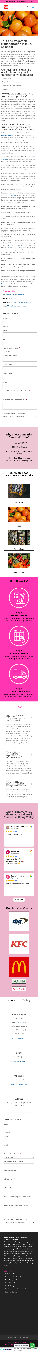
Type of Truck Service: (11, 348)
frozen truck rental (7, 135)
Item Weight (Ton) (10, 355)
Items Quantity (9, 364)
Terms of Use (23, 1337)
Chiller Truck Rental (11, 1274)
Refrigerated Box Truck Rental (14, 1277)
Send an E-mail (19, 1061)
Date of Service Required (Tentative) (16, 391)
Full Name (5, 326)
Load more (19, 899)
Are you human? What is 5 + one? (16, 1219)
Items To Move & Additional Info (15, 400)
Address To (7, 382)
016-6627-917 (19, 1038)
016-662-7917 (21, 294)
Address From (8, 373)
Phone (5, 330)
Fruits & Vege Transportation (14, 1283)
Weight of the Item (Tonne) (14, 1161)
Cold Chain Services (11, 1292)
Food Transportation (11, 1280)
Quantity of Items (11, 1170)
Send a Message (19, 1084)
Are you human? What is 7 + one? (15, 413)
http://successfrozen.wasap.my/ (21, 302)
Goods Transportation (12, 1286)
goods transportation (13, 245)
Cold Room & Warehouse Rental (15, 1289)
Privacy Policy (12, 1337)
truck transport (10, 195)
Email (5, 339)
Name (5, 318)
